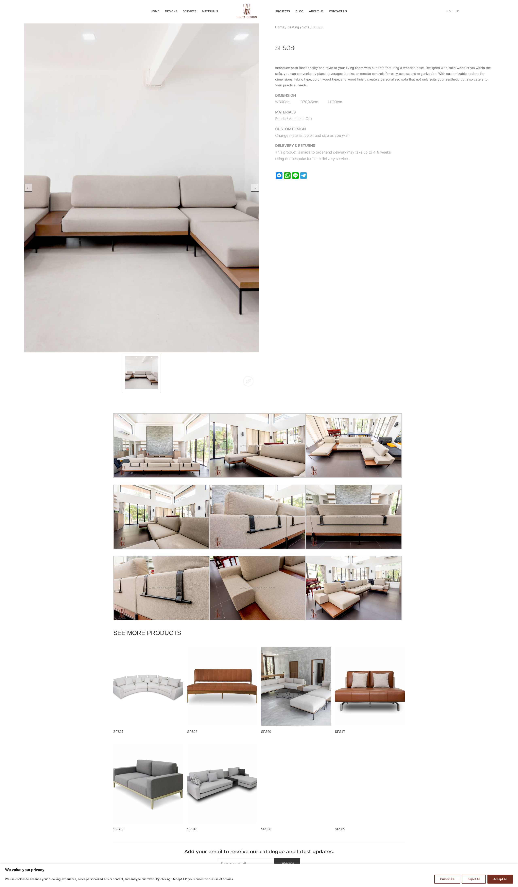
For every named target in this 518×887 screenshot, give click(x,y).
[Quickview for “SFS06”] (296, 784)
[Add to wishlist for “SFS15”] (168, 818)
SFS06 (266, 829)
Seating (293, 27)
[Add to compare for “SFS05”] (400, 818)
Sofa (305, 27)
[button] (248, 381)
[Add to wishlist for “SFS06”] (316, 818)
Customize (447, 879)
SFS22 (192, 731)
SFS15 (118, 829)
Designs (171, 11)
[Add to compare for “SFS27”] (178, 720)
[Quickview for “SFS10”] (222, 784)
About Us (316, 11)
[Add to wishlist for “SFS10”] (242, 818)
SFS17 (340, 731)
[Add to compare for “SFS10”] (252, 818)
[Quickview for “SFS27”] (148, 686)
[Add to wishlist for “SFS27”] (168, 720)
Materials (210, 11)
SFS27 (118, 731)
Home (155, 11)
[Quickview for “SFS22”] (222, 686)
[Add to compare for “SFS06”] (326, 818)
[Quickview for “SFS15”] (148, 784)
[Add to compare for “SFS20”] (326, 720)
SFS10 (192, 829)
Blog (299, 11)
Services (189, 11)
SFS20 (266, 731)
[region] (259, 875)
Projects (282, 11)
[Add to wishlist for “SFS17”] (389, 720)
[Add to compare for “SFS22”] (252, 720)
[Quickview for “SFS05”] (370, 784)
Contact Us (338, 11)
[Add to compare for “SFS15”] (178, 818)
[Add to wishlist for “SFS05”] (389, 818)
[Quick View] (121, 720)
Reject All (474, 879)
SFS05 (340, 829)
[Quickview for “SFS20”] (296, 686)
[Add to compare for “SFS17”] (400, 720)
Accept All (500, 879)
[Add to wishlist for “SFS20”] (316, 720)
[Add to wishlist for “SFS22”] (242, 720)
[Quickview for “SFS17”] (370, 686)
